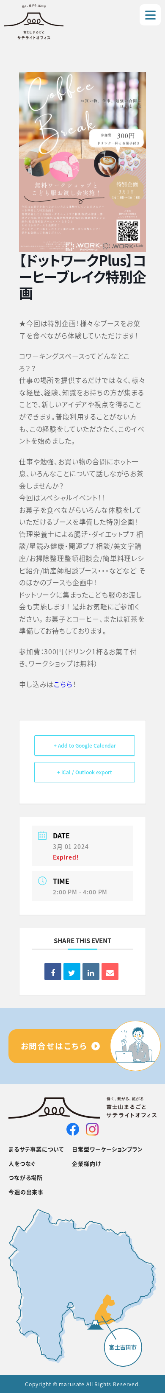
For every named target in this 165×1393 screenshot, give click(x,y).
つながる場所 (25, 1177)
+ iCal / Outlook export (84, 772)
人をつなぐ (22, 1163)
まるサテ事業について (35, 1149)
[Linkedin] (90, 971)
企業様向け (86, 1163)
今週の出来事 (26, 1192)
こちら (63, 684)
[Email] (110, 971)
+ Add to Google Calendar (85, 745)
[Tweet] (71, 971)
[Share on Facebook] (52, 971)
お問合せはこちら (54, 1045)
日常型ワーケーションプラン (107, 1149)
